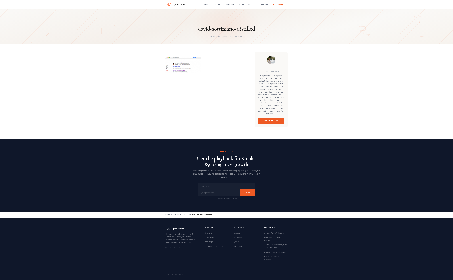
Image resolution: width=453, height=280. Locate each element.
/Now (236, 242)
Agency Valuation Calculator (275, 252)
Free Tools (265, 4)
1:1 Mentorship (210, 237)
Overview (208, 233)
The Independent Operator (215, 246)
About (206, 4)
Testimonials (229, 4)
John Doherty (181, 4)
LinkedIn (168, 248)
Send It (247, 193)
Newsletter (252, 4)
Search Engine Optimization (181, 214)
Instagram (181, 248)
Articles (241, 4)
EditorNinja (170, 237)
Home (167, 214)
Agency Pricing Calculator (274, 233)
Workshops (209, 242)
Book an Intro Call (280, 4)
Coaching (216, 4)
